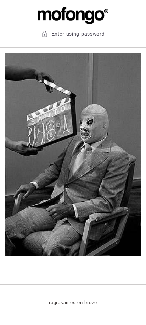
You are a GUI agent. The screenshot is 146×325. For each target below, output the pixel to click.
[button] (73, 33)
